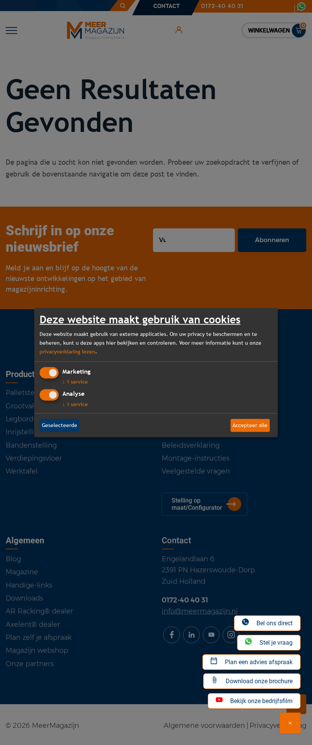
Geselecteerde (59, 425)
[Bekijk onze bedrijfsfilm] (290, 723)
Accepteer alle (249, 425)
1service (75, 382)
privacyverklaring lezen (67, 351)
